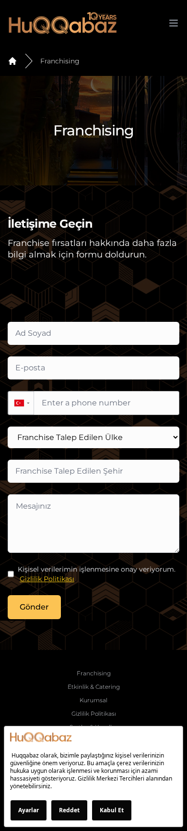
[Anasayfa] (12, 61)
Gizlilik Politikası (47, 578)
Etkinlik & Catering (94, 686)
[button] (21, 403)
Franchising (60, 61)
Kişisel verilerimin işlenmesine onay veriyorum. (96, 574)
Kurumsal (93, 700)
